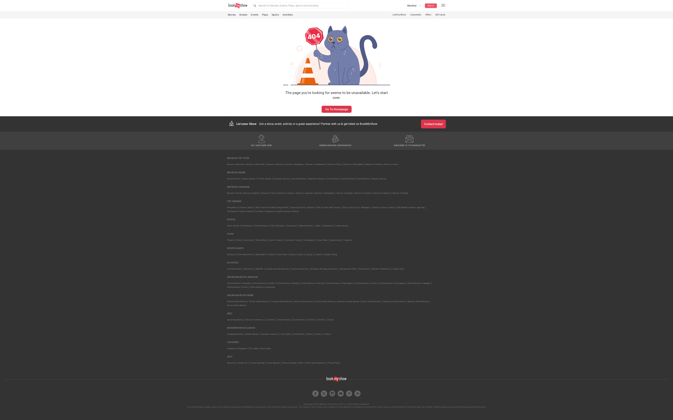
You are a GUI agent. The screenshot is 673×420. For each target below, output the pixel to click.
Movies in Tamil (268, 193)
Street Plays (322, 240)
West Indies (265, 348)
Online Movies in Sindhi (263, 283)
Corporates (415, 15)
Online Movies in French (366, 283)
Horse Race (281, 254)
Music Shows (233, 226)
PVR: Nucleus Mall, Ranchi (328, 207)
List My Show (298, 334)
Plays (265, 14)
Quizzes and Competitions (277, 269)
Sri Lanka (254, 348)
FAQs (301, 363)
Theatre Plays (284, 320)
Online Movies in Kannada (239, 283)
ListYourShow (399, 15)
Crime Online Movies (325, 301)
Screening (291, 226)
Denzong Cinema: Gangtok (302, 207)
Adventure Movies (316, 179)
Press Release (273, 363)
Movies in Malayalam (324, 193)
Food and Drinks (234, 269)
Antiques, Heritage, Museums (324, 269)
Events (254, 14)
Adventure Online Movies (348, 301)
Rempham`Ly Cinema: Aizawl (240, 207)
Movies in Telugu (285, 193)
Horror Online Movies (371, 301)
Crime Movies (333, 179)
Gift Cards (440, 15)
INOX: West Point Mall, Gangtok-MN (271, 207)
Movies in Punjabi (400, 193)
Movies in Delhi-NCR (255, 164)
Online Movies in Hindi (237, 287)
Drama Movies (248, 179)
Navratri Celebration (381, 269)
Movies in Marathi (382, 193)
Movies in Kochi (391, 164)
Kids (272, 226)
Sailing (292, 254)
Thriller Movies (264, 179)
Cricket (271, 254)
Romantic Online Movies (394, 301)
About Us (231, 363)
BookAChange (252, 334)
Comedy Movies (299, 179)
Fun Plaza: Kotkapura (264, 211)
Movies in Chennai (275, 164)
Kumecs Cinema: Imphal (383, 207)
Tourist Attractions (299, 269)
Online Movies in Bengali (287, 283)
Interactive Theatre (293, 240)
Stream (243, 14)
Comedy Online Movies (281, 301)
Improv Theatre (276, 240)
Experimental (336, 240)
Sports (275, 14)
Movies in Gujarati (363, 193)
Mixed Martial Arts (244, 254)
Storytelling (261, 240)
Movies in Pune (334, 164)
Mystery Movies (379, 179)
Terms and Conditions (315, 363)
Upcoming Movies (235, 320)
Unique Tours (398, 269)
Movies (232, 14)
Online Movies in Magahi (419, 283)
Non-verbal (249, 240)
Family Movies (348, 179)
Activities (288, 14)
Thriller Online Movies (259, 301)
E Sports (318, 254)
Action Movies (233, 179)
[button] (299, 5)
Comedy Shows (261, 226)
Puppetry (348, 240)
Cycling (309, 254)
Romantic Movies (281, 179)
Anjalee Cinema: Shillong (287, 211)
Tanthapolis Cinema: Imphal (239, 211)
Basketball (260, 254)
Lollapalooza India (235, 334)
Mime (239, 240)
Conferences (328, 226)
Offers (428, 15)
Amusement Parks (348, 269)
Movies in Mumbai (235, 164)
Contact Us (243, 363)
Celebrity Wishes (305, 226)
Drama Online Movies (237, 301)
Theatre (230, 240)
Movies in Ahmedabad (353, 164)
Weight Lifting (330, 254)
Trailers (327, 334)
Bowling (230, 254)
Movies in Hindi (234, 193)
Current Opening (257, 363)
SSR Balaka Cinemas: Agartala (410, 207)
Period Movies (363, 179)
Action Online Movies (303, 301)
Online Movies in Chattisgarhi (339, 283)
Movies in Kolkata (374, 164)
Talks (317, 226)
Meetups (280, 226)
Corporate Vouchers (269, 334)
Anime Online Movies (236, 305)
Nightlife (259, 269)
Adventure (248, 269)
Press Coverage (289, 363)
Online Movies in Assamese (262, 287)
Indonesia (231, 348)
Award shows (342, 226)
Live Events (270, 320)
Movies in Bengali (345, 193)
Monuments (364, 269)
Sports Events (298, 320)
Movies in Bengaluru (294, 164)
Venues (330, 320)
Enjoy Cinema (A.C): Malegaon (356, 207)
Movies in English (251, 193)
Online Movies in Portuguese (392, 283)
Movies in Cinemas (254, 320)
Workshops (247, 226)
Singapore (242, 348)
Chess (300, 254)
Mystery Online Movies (418, 301)
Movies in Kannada (304, 193)
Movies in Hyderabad (315, 164)
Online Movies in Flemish (312, 283)
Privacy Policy (334, 363)
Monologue (309, 240)
